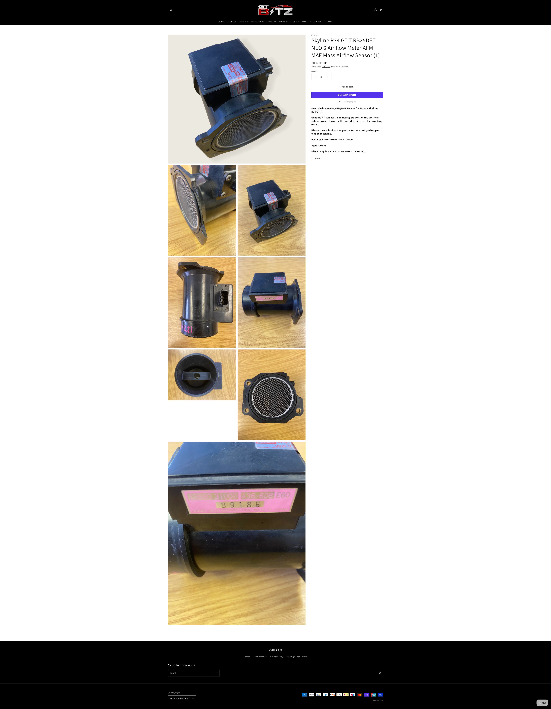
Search (247, 656)
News (304, 656)
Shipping (326, 66)
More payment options (347, 102)
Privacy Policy (276, 656)
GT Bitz (380, 700)
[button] (171, 10)
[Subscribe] (216, 673)
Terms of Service (260, 656)
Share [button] (317, 158)
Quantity (315, 71)
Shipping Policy (293, 656)
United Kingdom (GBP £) (180, 698)
